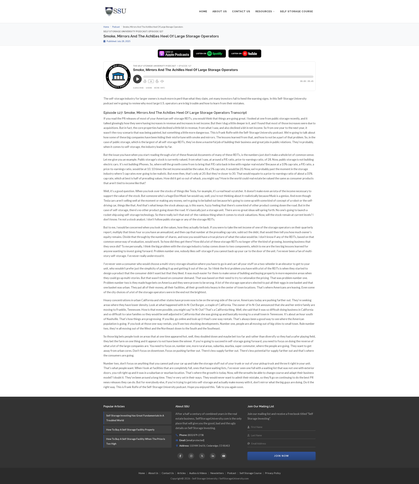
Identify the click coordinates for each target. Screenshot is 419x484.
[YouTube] (224, 456)
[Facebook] (180, 456)
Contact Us (241, 11)
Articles (181, 473)
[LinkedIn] (213, 456)
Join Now (281, 455)
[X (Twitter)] (202, 456)
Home (203, 11)
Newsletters (217, 473)
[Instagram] (191, 456)
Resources (263, 11)
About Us (219, 11)
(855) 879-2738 (196, 435)
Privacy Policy (273, 473)
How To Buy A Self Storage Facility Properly (130, 429)
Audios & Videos (198, 473)
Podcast (116, 27)
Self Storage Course (296, 11)
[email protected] (195, 440)
